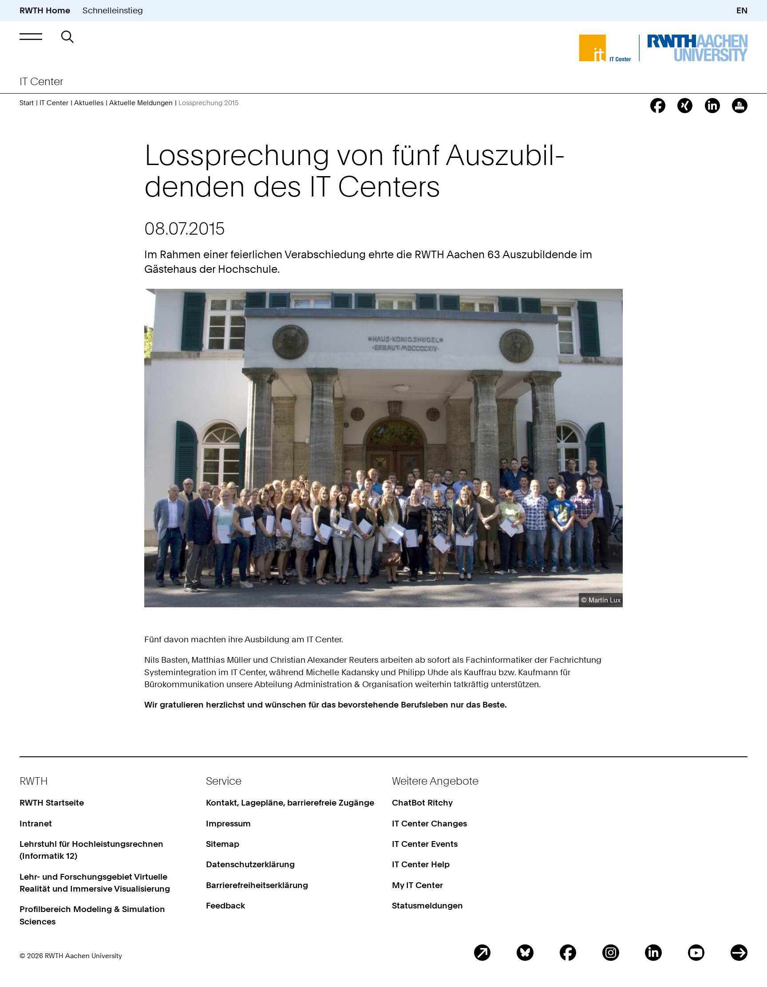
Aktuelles (88, 102)
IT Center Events (425, 844)
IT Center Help (421, 864)
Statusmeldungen (427, 905)
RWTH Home (45, 10)
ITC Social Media (739, 952)
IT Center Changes (429, 823)
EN (741, 10)
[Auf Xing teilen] (684, 105)
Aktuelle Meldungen (141, 102)
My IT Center (417, 885)
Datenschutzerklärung (250, 864)
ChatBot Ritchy (422, 803)
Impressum (228, 823)
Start (27, 102)
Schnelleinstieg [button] (113, 10)
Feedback (225, 905)
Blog (482, 952)
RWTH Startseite (52, 803)
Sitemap (222, 844)
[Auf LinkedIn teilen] (712, 105)
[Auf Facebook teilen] (657, 105)
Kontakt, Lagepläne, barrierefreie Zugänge (290, 803)
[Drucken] (739, 105)
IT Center (54, 102)
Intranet (36, 823)
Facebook (568, 952)
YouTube (696, 952)
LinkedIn (653, 952)
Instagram (610, 952)
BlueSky (525, 952)
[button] (31, 37)
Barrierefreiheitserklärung (257, 885)
